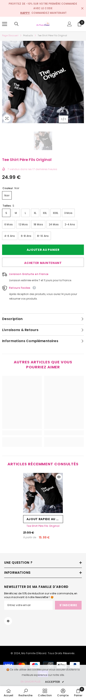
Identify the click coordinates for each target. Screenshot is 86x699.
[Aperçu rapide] (59, 477)
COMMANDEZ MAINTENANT (49, 13)
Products (28, 35)
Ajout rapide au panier (45, 519)
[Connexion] (69, 24)
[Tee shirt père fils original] (43, 493)
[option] (43, 82)
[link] (22, 432)
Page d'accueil (10, 35)
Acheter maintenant (43, 263)
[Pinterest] (8, 621)
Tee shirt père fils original (43, 526)
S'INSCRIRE (68, 605)
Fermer (82, 8)
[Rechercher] (16, 23)
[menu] (4, 23)
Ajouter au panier (44, 250)
